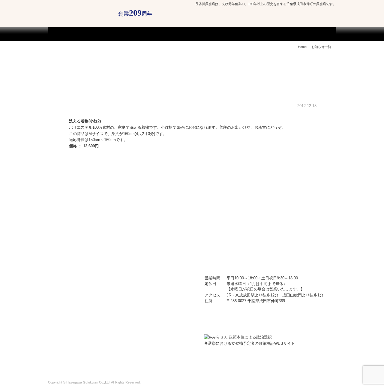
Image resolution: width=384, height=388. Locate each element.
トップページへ (293, 161)
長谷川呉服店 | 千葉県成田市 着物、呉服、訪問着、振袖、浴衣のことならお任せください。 (80, 13)
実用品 (137, 299)
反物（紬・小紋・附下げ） (145, 258)
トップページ (66, 34)
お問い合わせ (317, 365)
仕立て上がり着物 (149, 270)
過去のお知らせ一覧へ (298, 156)
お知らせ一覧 (321, 47)
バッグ (86, 284)
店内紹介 (115, 34)
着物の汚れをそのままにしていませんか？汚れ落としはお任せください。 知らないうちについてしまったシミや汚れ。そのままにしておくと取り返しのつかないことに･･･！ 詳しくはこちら (162, 221)
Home (302, 47)
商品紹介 (277, 34)
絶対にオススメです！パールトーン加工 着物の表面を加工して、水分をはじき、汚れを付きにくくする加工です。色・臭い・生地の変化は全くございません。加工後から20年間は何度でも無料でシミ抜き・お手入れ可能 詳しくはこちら (269, 221)
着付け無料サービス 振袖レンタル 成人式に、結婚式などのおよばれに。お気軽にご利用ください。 (85, 221)
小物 (135, 284)
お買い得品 (91, 313)
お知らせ (82, 365)
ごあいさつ (92, 34)
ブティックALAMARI (310, 34)
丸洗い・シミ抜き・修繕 (214, 34)
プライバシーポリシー (282, 365)
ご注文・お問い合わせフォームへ (312, 21)
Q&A (302, 365)
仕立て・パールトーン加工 (159, 34)
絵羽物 (86, 256)
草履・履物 (90, 299)
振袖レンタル (252, 34)
